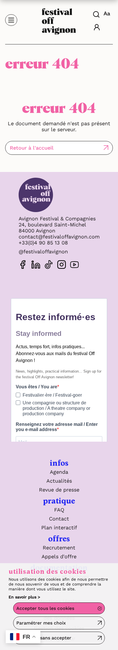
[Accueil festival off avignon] (59, 20)
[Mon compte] (97, 28)
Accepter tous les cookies (45, 608)
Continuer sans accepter (43, 638)
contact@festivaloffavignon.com (59, 237)
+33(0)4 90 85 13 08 (43, 243)
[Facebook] (23, 265)
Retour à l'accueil (32, 148)
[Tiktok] (48, 265)
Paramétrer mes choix (41, 623)
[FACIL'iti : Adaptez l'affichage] (107, 13)
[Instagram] (61, 265)
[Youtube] (74, 265)
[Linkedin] (36, 265)
